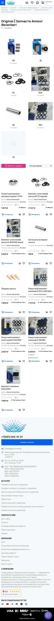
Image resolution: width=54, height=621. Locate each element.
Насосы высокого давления (13, 503)
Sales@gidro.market (13, 449)
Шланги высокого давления (13, 510)
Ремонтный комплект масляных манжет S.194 (11, 195)
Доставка (5, 519)
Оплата (4, 522)
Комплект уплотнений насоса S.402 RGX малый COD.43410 (12, 241)
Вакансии (5, 560)
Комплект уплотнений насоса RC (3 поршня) (38, 195)
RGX (40, 93)
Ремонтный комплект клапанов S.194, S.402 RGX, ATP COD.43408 (40, 290)
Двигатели (6, 499)
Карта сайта (6, 564)
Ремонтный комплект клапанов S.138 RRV (37, 338)
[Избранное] (24, 214)
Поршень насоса (8, 289)
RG (13, 61)
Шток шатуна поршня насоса (37, 241)
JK (40, 61)
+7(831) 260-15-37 (12, 436)
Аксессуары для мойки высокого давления (20, 492)
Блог (3, 542)
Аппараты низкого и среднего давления (18, 488)
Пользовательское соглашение (15, 546)
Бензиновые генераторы (12, 496)
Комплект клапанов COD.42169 (9, 387)
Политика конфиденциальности (15, 549)
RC (13, 93)
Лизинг (4, 533)
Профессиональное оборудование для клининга (22, 507)
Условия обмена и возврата (13, 526)
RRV (40, 125)
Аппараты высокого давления (14, 485)
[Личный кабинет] (37, 2)
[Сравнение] (20, 214)
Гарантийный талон (10, 557)
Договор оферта (8, 553)
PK (13, 157)
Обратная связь (8, 530)
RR (13, 125)
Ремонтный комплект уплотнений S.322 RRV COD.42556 (11, 338)
